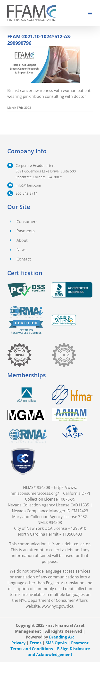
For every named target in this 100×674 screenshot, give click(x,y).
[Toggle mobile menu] (90, 13)
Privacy (18, 643)
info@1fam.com (28, 185)
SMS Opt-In (56, 643)
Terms (36, 643)
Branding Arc (61, 637)
